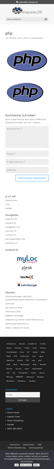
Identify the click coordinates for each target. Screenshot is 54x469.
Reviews (9, 369)
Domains (9, 223)
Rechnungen (24, 364)
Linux (34, 356)
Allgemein (9, 219)
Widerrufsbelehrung (17, 447)
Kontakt (8, 208)
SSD (7, 373)
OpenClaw (9, 303)
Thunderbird (23, 373)
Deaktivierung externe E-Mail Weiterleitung (24, 319)
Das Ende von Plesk (13, 307)
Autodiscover (11, 344)
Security (8, 231)
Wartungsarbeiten (13, 239)
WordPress (22, 381)
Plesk (15, 364)
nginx (41, 356)
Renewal (43, 364)
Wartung (9, 377)
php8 (8, 364)
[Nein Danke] (50, 459)
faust (22, 352)
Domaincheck (11, 200)
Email (35, 348)
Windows (40, 377)
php (33, 360)
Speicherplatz (37, 369)
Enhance (43, 348)
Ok (16, 465)
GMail (43, 352)
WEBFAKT (19, 377)
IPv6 (15, 356)
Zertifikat (32, 381)
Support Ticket (13, 416)
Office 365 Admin (14, 428)
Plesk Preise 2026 (12, 311)
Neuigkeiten (10, 227)
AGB (39, 444)
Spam (27, 369)
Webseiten (10, 243)
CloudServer (32, 344)
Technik (12, 38)
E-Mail (27, 348)
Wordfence (10, 381)
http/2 (8, 356)
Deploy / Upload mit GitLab (17, 327)
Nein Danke (26, 465)
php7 (40, 360)
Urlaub (33, 373)
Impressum (15, 444)
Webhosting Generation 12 (17, 323)
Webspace (30, 377)
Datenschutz (28, 444)
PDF (27, 360)
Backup (22, 344)
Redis (35, 364)
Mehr (36, 465)
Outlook (20, 360)
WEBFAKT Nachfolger (14, 315)
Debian (9, 348)
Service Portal (13, 412)
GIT (28, 352)
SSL (14, 373)
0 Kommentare (36, 38)
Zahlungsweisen (36, 447)
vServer (42, 373)
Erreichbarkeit (11, 352)
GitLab (35, 352)
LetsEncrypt (24, 356)
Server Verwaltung (15, 420)
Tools (7, 204)
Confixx (43, 344)
